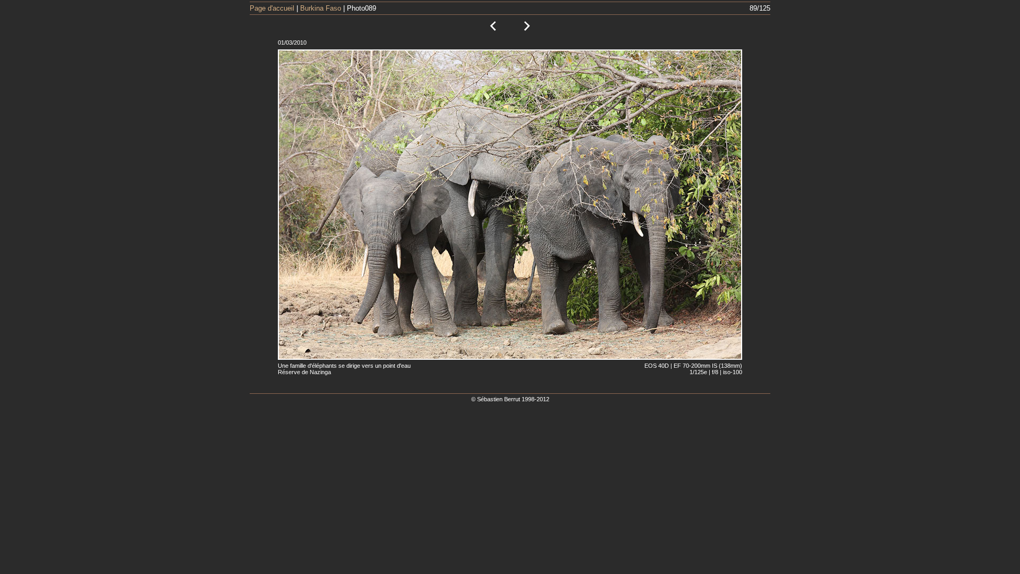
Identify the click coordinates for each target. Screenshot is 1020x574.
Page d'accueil (272, 8)
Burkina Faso (320, 8)
